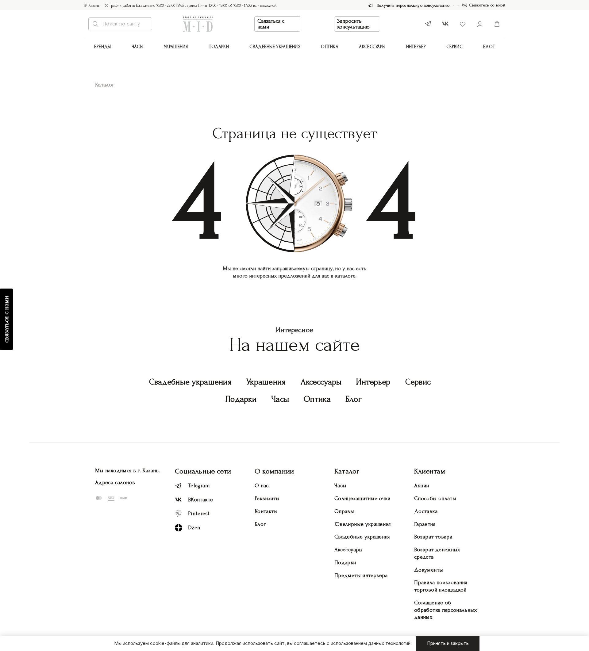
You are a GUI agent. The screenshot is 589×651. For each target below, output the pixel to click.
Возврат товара (433, 537)
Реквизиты (267, 498)
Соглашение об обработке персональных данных (445, 610)
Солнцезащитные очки (362, 498)
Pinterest (199, 513)
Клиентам (429, 471)
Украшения (176, 46)
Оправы (344, 511)
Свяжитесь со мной (487, 5)
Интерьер (416, 46)
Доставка (425, 511)
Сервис (454, 46)
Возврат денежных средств (437, 553)
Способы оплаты (435, 498)
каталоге (345, 276)
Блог (489, 46)
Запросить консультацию (353, 24)
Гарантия (424, 524)
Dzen (194, 527)
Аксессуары (321, 382)
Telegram (199, 485)
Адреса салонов (115, 482)
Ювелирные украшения (362, 524)
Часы (137, 46)
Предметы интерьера (360, 575)
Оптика (329, 46)
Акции (421, 485)
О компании (274, 471)
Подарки (219, 46)
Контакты (266, 511)
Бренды (102, 46)
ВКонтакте (200, 500)
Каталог (347, 471)
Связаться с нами (270, 24)
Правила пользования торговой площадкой (440, 586)
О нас (262, 485)
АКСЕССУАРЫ (372, 46)
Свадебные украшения (274, 46)
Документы (428, 570)
